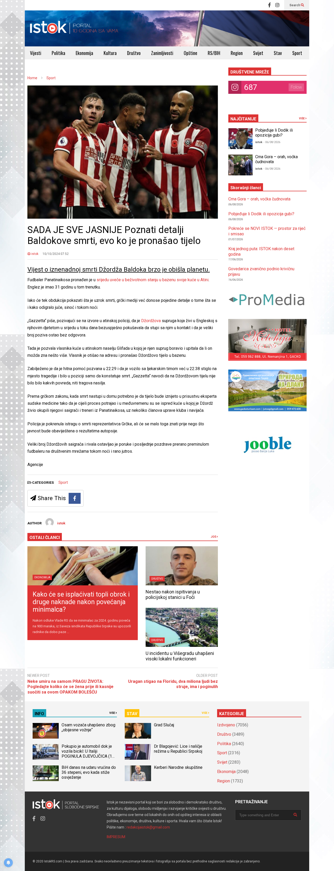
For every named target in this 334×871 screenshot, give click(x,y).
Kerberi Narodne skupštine (178, 767)
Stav (278, 53)
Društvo (134, 53)
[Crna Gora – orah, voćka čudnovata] (240, 165)
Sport (297, 53)
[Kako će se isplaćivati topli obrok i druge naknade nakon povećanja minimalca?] (82, 565)
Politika (58, 53)
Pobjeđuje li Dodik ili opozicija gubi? (274, 133)
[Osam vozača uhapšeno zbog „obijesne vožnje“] (46, 731)
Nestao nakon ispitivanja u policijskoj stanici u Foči (173, 594)
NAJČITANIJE (243, 118)
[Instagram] (277, 5)
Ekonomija (84, 53)
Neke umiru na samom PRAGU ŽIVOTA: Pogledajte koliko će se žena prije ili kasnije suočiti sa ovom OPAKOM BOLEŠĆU (70, 687)
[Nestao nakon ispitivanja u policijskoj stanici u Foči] (182, 565)
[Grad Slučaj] (138, 731)
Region (237, 53)
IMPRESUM (116, 837)
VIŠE (302, 118)
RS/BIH (214, 53)
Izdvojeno (226, 724)
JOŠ (214, 536)
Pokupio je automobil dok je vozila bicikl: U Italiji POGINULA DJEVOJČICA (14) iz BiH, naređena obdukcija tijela (89, 756)
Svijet (258, 53)
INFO (39, 713)
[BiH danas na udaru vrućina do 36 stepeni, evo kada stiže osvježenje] (46, 773)
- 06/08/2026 (272, 142)
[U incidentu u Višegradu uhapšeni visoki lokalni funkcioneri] (182, 627)
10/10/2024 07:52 (56, 254)
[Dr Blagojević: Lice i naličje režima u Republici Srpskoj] (138, 752)
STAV (132, 713)
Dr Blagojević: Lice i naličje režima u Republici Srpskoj (178, 749)
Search (295, 5)
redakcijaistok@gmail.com (148, 827)
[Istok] (74, 28)
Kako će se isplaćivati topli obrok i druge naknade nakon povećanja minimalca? (81, 602)
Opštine (190, 53)
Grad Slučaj (164, 724)
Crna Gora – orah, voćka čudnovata (259, 199)
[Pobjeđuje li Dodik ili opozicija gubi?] (240, 138)
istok (34, 254)
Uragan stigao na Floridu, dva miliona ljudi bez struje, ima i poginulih (173, 684)
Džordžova (151, 320)
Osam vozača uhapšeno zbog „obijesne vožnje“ (88, 727)
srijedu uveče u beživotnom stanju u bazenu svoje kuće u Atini (152, 279)
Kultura (110, 53)
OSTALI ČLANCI (44, 537)
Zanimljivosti (162, 53)
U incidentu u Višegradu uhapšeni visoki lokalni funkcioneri (180, 656)
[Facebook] (269, 5)
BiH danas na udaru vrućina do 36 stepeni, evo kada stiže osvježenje (89, 772)
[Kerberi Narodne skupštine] (138, 773)
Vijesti (35, 53)
